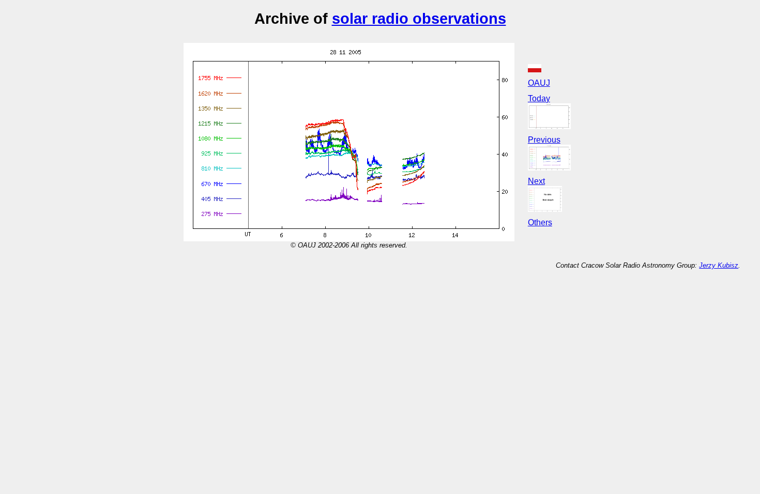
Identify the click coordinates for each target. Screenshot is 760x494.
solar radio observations (419, 18)
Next (536, 181)
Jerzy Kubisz (718, 265)
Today (539, 98)
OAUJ (539, 83)
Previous (544, 139)
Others (540, 222)
